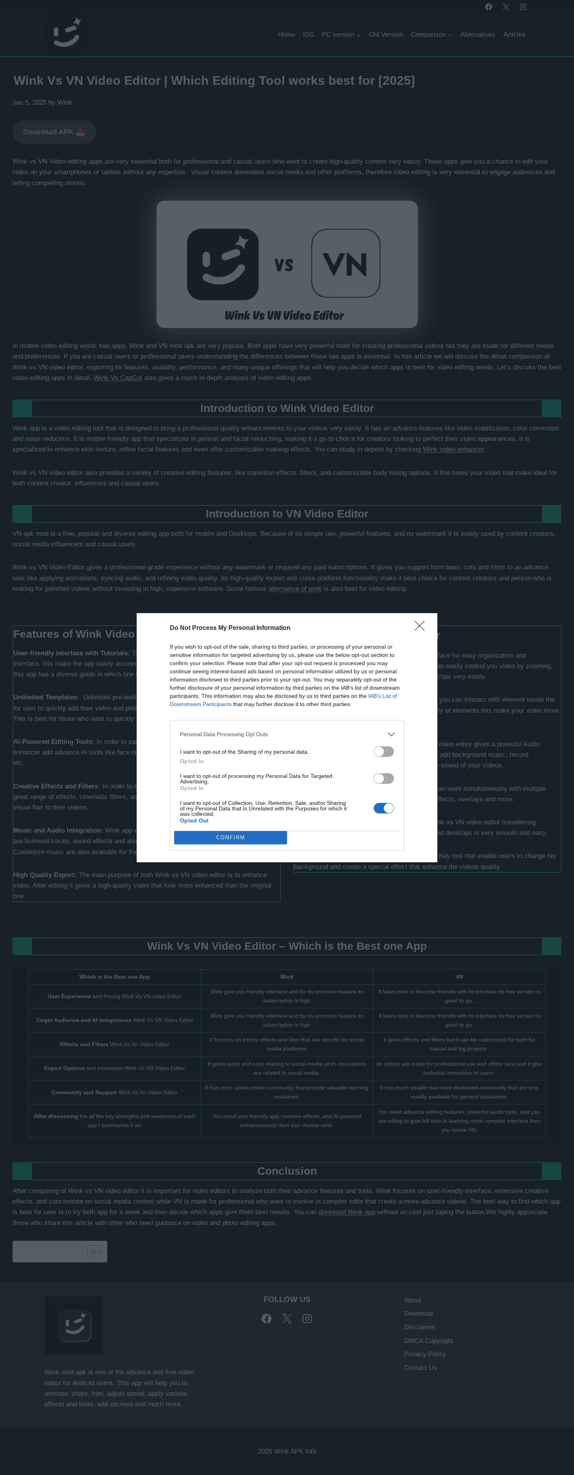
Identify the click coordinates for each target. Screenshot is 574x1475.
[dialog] (287, 737)
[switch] (384, 751)
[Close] (422, 628)
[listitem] (287, 734)
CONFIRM (230, 837)
